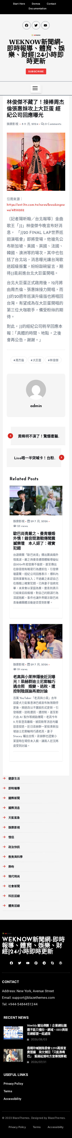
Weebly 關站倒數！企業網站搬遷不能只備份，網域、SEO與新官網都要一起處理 (47, 1030)
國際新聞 (14, 798)
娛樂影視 (12, 124)
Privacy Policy (13, 1083)
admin (36, 406)
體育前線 (14, 905)
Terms (8, 1091)
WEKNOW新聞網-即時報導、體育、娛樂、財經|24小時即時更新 (36, 51)
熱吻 (11, 866)
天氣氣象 (14, 817)
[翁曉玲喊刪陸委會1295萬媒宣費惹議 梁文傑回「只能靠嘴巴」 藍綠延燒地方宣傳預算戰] (13, 1055)
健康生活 (14, 778)
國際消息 (14, 808)
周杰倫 (20, 360)
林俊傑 (54, 360)
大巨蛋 (37, 360)
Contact (51, 3)
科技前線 (14, 896)
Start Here (19, 3)
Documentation (37, 8)
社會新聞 (14, 886)
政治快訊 (14, 847)
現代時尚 (14, 876)
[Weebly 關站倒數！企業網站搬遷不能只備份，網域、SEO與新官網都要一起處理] (13, 1032)
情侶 (11, 837)
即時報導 (14, 788)
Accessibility (12, 1099)
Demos (36, 3)
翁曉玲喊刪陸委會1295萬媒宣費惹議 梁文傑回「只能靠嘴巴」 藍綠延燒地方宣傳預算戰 (46, 1052)
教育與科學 (15, 857)
